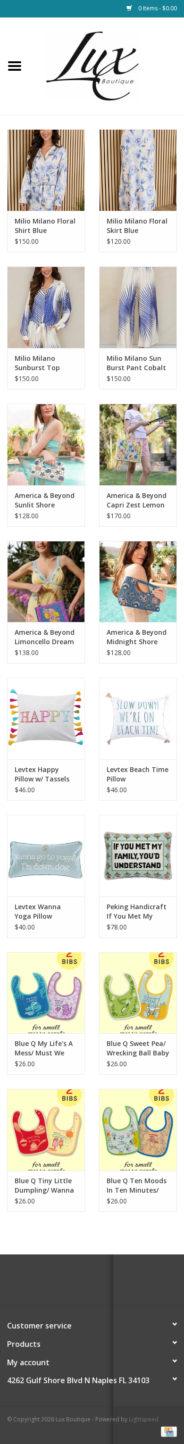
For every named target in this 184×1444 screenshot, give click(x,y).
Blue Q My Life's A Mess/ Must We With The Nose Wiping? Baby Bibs (45, 1048)
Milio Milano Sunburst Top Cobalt (37, 363)
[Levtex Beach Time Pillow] (138, 718)
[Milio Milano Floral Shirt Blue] (46, 170)
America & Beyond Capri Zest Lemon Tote (137, 500)
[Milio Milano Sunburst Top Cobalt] (46, 307)
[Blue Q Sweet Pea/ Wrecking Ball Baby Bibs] (138, 993)
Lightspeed (144, 1419)
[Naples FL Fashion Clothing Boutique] (107, 65)
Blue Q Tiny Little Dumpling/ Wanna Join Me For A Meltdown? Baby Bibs (44, 1185)
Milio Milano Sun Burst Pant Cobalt (136, 363)
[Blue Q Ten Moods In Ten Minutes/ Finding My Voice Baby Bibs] (138, 1129)
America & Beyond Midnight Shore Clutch (137, 637)
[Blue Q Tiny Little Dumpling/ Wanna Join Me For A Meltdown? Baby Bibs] (46, 1129)
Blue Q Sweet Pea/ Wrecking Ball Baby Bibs (138, 1048)
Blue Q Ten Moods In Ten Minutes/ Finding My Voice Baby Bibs (137, 1185)
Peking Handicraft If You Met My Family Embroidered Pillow (137, 911)
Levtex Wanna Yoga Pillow (38, 911)
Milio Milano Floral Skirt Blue (137, 225)
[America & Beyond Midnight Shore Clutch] (138, 581)
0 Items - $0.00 (157, 8)
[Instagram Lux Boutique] (100, 1283)
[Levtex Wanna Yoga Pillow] (46, 855)
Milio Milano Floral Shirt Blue (45, 225)
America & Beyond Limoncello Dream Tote (45, 637)
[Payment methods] (167, 1431)
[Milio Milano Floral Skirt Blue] (138, 170)
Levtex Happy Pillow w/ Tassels (42, 774)
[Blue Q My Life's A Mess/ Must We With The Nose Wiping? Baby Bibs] (46, 993)
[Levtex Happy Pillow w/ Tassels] (46, 718)
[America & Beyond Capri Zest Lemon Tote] (138, 444)
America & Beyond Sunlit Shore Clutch (45, 500)
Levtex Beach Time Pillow (137, 774)
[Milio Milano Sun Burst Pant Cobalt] (138, 307)
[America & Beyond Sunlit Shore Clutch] (46, 444)
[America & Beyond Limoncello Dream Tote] (46, 581)
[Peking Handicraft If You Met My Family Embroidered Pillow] (138, 855)
